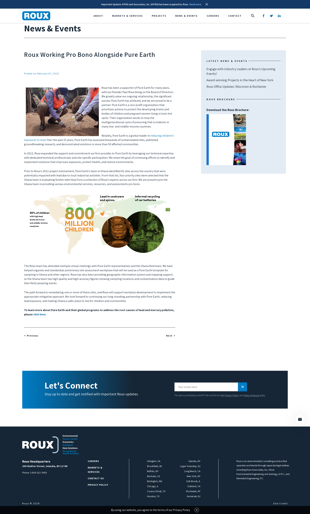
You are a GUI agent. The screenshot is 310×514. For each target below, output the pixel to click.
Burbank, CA (153, 476)
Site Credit (280, 503)
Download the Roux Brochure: (227, 124)
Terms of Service (252, 395)
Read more (195, 4)
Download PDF (226, 139)
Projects (159, 15)
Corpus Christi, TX (156, 491)
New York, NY (193, 476)
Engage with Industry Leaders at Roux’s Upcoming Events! (240, 71)
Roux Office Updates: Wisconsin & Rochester (236, 86)
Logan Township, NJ (190, 466)
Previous (32, 335)
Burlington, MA (154, 481)
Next (169, 335)
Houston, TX (153, 496)
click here (39, 314)
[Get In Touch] (300, 419)
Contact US (96, 478)
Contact (234, 15)
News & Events (186, 15)
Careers (213, 15)
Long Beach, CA (192, 471)
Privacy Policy (232, 395)
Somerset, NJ (193, 496)
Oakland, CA (193, 486)
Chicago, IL (152, 486)
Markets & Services (127, 15)
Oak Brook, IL (193, 481)
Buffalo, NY (152, 471)
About (98, 15)
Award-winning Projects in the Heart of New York (239, 80)
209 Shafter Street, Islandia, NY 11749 (44, 466)
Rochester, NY (193, 491)
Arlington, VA (153, 461)
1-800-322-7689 (38, 472)
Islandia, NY (194, 461)
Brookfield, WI (154, 466)
